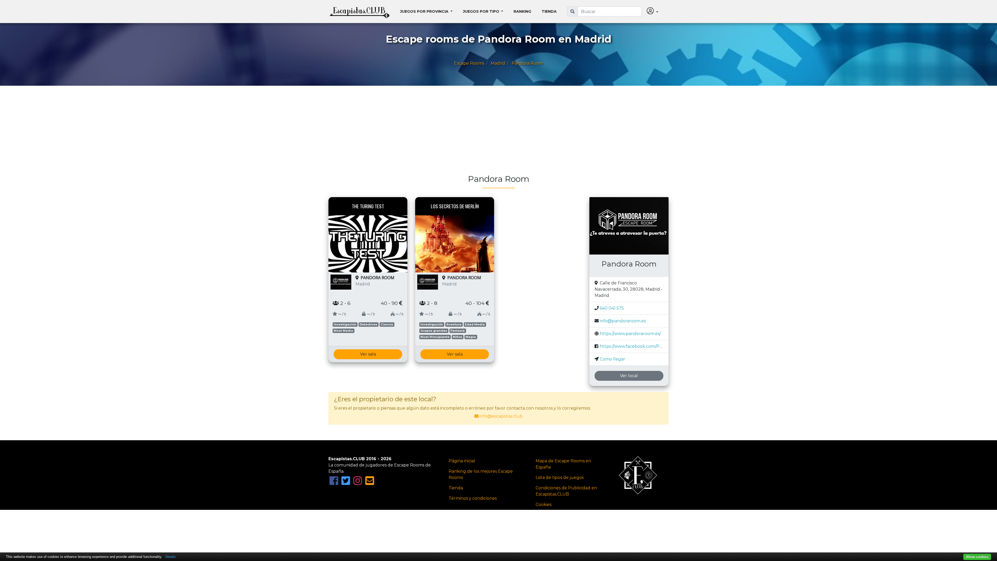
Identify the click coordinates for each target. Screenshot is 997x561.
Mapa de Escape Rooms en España (563, 464)
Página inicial (462, 460)
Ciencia (387, 324)
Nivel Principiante (434, 337)
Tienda (549, 11)
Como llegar (612, 359)
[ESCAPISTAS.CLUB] (359, 11)
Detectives (368, 324)
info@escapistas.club (501, 416)
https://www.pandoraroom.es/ (630, 333)
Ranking (522, 11)
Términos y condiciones (473, 498)
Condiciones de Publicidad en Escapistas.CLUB (566, 491)
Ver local (629, 375)
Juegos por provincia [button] (424, 11)
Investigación (345, 324)
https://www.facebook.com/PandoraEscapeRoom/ (651, 346)
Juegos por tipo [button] (481, 11)
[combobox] (610, 11)
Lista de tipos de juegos (560, 477)
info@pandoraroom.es (623, 320)
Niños (457, 337)
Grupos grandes (433, 330)
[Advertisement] (484, 132)
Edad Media (475, 324)
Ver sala (368, 354)
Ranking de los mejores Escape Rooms (481, 474)
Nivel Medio (343, 330)
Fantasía (457, 330)
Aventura (453, 324)
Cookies (543, 504)
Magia (471, 337)
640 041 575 (612, 308)
